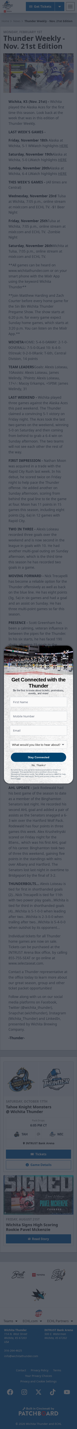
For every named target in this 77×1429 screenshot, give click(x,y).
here (18, 778)
